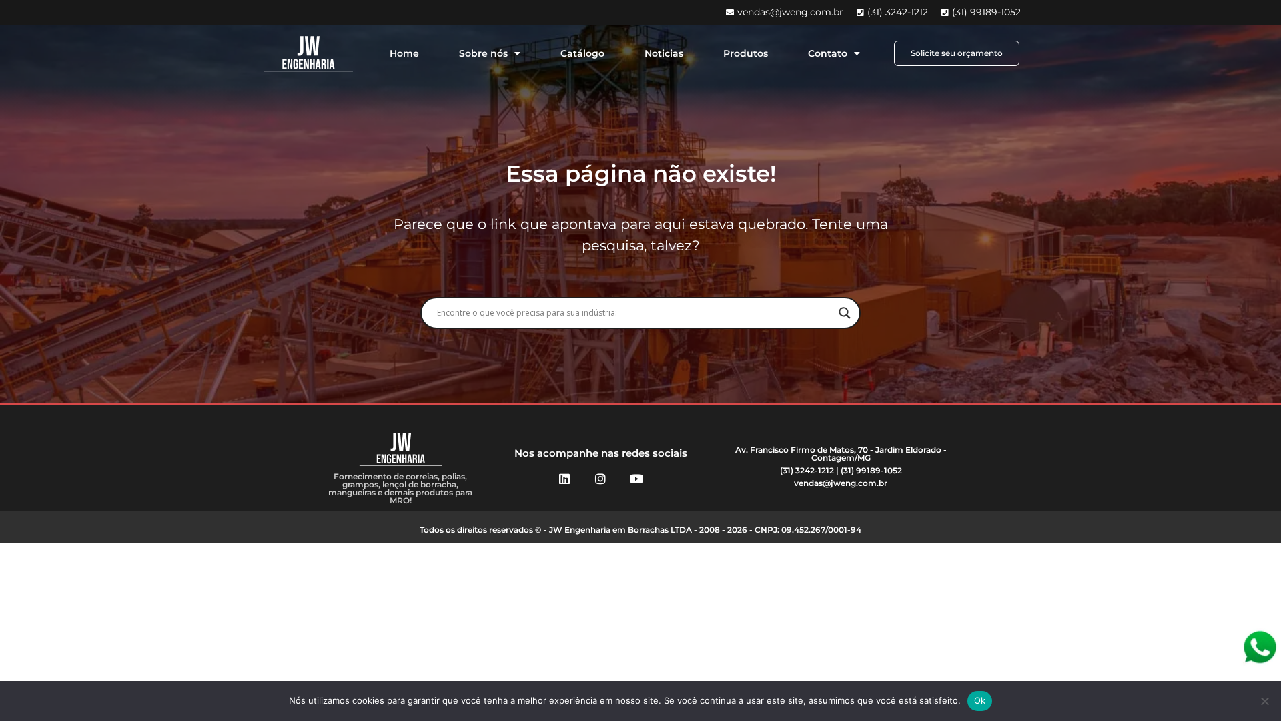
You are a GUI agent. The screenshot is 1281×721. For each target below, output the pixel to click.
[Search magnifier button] (844, 313)
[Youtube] (636, 478)
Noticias (664, 53)
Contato (827, 53)
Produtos (745, 53)
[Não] (1264, 701)
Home (404, 53)
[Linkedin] (565, 478)
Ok (980, 700)
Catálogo (582, 53)
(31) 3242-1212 (807, 470)
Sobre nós (483, 53)
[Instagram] (600, 478)
